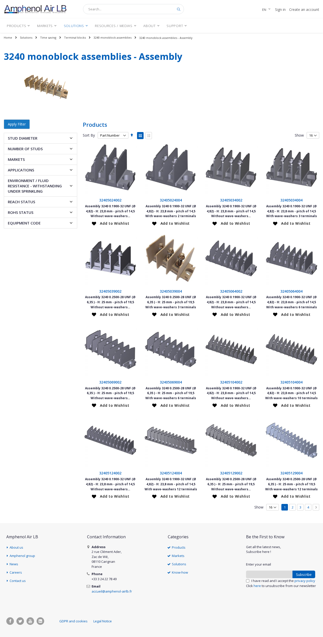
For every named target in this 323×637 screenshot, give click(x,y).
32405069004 (171, 382)
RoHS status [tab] (20, 212)
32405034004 (291, 200)
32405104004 (291, 382)
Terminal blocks (75, 37)
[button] (110, 223)
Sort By (89, 135)
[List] (148, 135)
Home (8, 37)
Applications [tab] (21, 169)
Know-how (180, 572)
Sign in (280, 9)
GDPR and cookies (73, 621)
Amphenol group (22, 555)
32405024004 (171, 200)
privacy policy (304, 580)
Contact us (18, 580)
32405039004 (171, 291)
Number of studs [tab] (25, 148)
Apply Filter (17, 124)
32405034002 (231, 200)
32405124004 (171, 473)
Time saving (48, 37)
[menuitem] (18, 25)
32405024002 (110, 200)
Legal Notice (102, 621)
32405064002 (231, 291)
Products (178, 547)
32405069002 (110, 382)
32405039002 (110, 291)
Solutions (26, 37)
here (257, 585)
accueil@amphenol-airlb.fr (112, 591)
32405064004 (291, 291)
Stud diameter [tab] (22, 138)
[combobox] (133, 9)
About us (16, 547)
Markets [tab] (16, 159)
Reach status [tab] (21, 201)
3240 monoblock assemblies (112, 37)
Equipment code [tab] (24, 222)
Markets (178, 555)
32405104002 (231, 382)
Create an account (304, 9)
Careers (16, 572)
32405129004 (291, 473)
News (14, 564)
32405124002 (110, 473)
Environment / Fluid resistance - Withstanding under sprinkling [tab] (35, 186)
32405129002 (231, 473)
